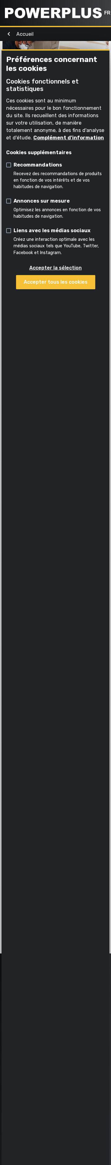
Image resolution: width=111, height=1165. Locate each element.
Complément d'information (68, 138)
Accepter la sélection (55, 268)
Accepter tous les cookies (56, 282)
